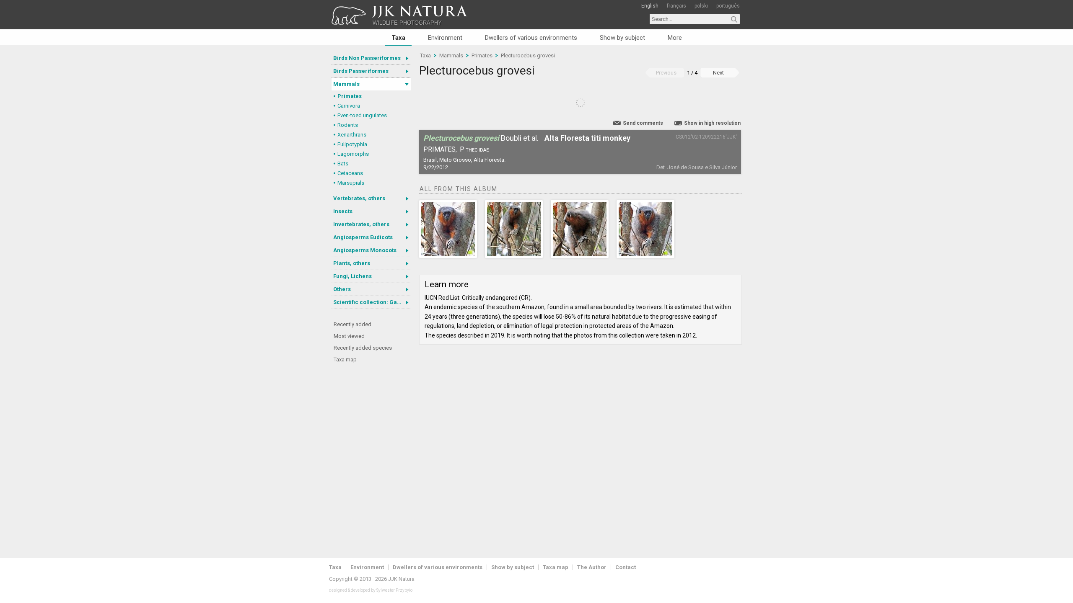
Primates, (440, 149)
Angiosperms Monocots (365, 250)
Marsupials (350, 183)
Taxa (398, 37)
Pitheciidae (474, 149)
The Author (591, 567)
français (676, 6)
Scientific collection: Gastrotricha (372, 302)
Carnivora (348, 106)
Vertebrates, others (359, 198)
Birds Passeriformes (361, 71)
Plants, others (351, 263)
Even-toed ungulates (362, 115)
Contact (625, 567)
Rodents (347, 125)
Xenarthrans (351, 134)
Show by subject (622, 37)
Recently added (352, 324)
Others (342, 289)
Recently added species (363, 348)
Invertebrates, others (361, 224)
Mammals (346, 84)
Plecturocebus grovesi (528, 55)
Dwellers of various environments (531, 37)
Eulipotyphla (352, 144)
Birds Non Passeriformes (367, 58)
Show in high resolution (712, 123)
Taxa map (345, 359)
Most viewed (349, 336)
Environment (445, 37)
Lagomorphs (353, 154)
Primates (349, 96)
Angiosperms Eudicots (363, 237)
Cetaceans (350, 173)
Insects (342, 211)
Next (718, 73)
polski (701, 6)
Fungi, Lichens (352, 276)
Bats (342, 163)
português (728, 6)
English (649, 6)
